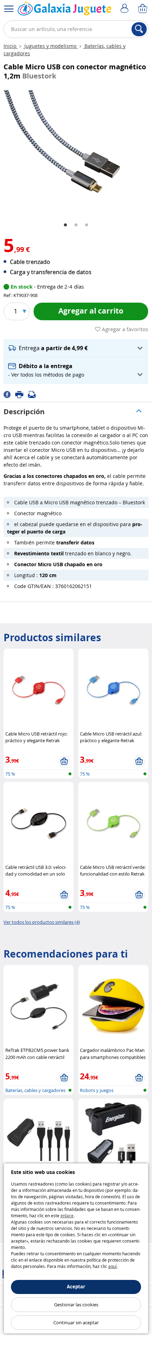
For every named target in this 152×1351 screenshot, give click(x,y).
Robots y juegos (96, 1090)
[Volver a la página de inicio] (64, 10)
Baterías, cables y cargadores (35, 1090)
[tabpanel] (76, 151)
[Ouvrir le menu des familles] (9, 9)
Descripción (24, 411)
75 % (10, 774)
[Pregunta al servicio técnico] (34, 394)
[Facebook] (9, 394)
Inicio (11, 46)
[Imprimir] (21, 394)
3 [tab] (86, 225)
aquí (112, 1266)
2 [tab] (76, 225)
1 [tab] (65, 225)
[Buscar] (139, 29)
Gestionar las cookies (76, 1304)
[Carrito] (143, 9)
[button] (76, 348)
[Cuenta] (125, 9)
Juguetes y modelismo (50, 46)
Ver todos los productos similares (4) (42, 922)
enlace (67, 1215)
